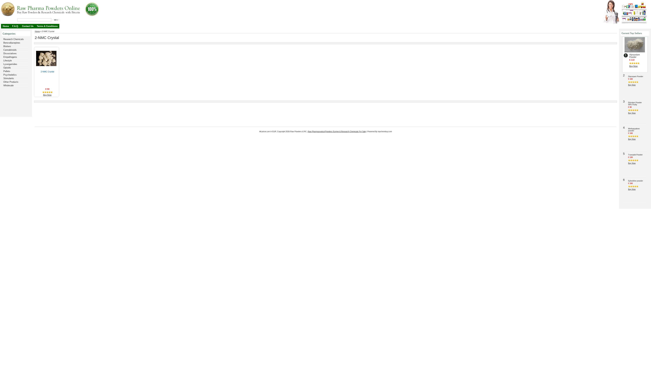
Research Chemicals (13, 39)
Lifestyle (7, 60)
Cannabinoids (10, 50)
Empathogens (10, 57)
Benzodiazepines (11, 43)
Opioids (7, 67)
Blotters (7, 46)
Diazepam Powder (635, 76)
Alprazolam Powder (634, 56)
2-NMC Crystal (47, 72)
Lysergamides (10, 64)
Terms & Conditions (47, 26)
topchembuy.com (385, 131)
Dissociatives (10, 53)
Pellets (6, 71)
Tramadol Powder (635, 155)
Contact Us (27, 26)
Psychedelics (10, 75)
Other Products (10, 82)
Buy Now (47, 95)
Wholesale (8, 85)
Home (6, 26)
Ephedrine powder (635, 181)
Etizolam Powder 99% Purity (635, 103)
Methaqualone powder (634, 130)
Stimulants (8, 78)
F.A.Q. (15, 26)
